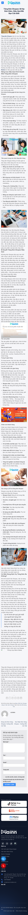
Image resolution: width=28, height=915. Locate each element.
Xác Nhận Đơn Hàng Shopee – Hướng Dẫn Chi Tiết (20, 724)
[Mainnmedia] (14, 2)
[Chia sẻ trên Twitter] (12, 698)
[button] (2, 2)
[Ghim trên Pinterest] (18, 698)
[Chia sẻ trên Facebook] (9, 698)
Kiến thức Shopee (22, 703)
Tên (4, 755)
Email (5, 762)
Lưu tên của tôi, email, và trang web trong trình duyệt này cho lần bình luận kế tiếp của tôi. (13, 779)
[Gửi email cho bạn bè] (15, 698)
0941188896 (7, 879)
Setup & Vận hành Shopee (7, 705)
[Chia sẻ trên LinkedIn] (21, 698)
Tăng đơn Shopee (6, 36)
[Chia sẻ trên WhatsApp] (7, 698)
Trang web (6, 769)
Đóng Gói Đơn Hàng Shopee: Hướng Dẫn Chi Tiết (7, 724)
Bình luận (6, 742)
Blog (16, 703)
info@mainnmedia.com (10, 882)
